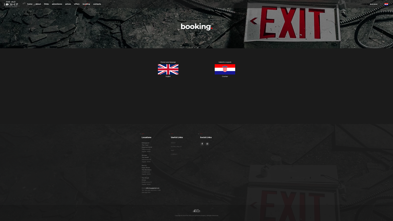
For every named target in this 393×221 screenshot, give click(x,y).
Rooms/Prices (176, 147)
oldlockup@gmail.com (152, 188)
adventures (57, 4)
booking (86, 4)
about (38, 4)
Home (192, 33)
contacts (97, 4)
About (173, 143)
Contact (174, 154)
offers (76, 4)
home (29, 4)
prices (68, 4)
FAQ (172, 150)
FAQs (46, 4)
